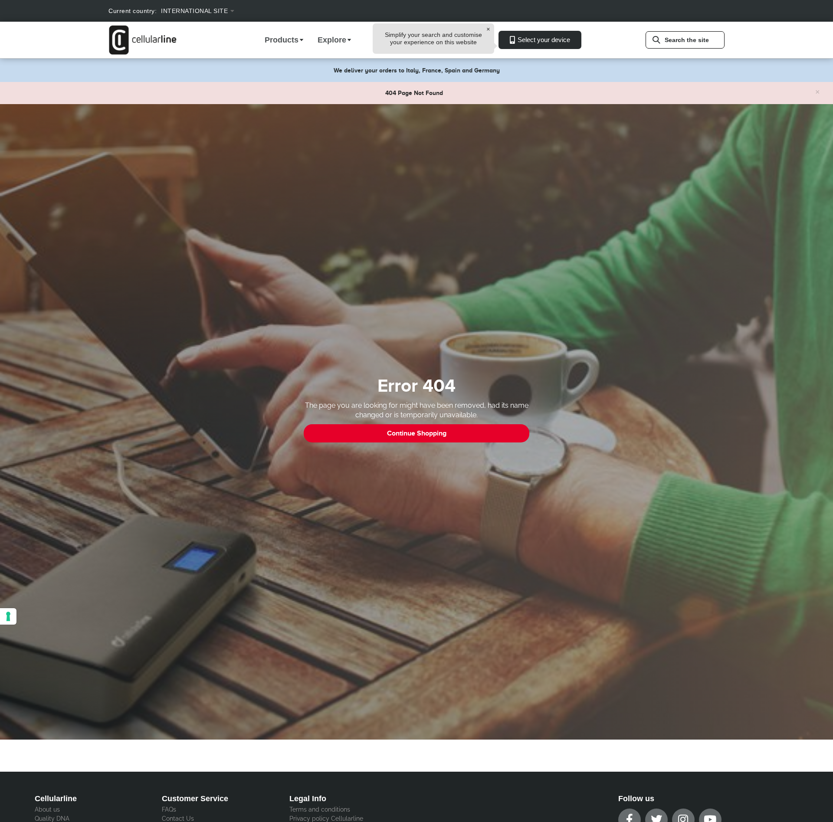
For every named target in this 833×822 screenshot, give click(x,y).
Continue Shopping (416, 433)
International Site (194, 10)
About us (47, 809)
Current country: (132, 10)
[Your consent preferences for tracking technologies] (8, 616)
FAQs (169, 809)
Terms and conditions (319, 809)
